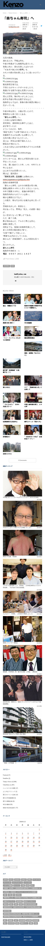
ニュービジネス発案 (9, 788)
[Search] (40, 5)
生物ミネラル (7, 454)
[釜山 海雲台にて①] (12, 295)
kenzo (11, 879)
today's (24, 879)
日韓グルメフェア (9, 901)
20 (28, 841)
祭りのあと (6, 387)
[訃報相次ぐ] (12, 426)
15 (39, 837)
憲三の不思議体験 (8, 798)
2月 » (9, 855)
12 (22, 837)
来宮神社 (6, 266)
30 (5, 850)
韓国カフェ (24, 923)
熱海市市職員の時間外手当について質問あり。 (33, 307)
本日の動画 (6, 804)
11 (17, 837)
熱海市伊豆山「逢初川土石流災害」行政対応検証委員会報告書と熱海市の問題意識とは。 (22, 907)
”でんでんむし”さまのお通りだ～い (11, 405)
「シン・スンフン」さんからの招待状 (12, 339)
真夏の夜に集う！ (9, 323)
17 (11, 841)
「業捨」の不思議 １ (10, 763)
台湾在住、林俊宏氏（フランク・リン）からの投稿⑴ (20, 892)
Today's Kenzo (7, 781)
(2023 (5, 879)
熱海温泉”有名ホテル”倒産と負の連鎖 (14, 734)
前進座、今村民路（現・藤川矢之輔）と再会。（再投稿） (20, 672)
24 (11, 845)
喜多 (5, 895)
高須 (35, 923)
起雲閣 (29, 920)
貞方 (16, 920)
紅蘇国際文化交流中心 (10, 421)
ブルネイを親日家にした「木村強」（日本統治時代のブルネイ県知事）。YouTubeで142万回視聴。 (22, 586)
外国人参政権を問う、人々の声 (33, 405)
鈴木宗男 (11, 923)
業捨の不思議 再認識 (10, 556)
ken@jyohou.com (20, 274)
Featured (5, 775)
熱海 (12, 266)
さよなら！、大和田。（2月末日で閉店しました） (18, 614)
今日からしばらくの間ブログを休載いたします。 (18, 527)
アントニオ (7, 882)
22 (39, 841)
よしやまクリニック (9, 791)
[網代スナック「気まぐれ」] (33, 411)
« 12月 (5, 855)
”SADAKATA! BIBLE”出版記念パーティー (33, 438)
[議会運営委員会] (33, 327)
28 (33, 845)
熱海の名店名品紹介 (9, 808)
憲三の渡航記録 (7, 801)
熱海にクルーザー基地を (10, 643)
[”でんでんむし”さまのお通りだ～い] (12, 394)
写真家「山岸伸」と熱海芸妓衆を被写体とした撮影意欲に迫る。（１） (22, 889)
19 (22, 841)
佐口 (32, 885)
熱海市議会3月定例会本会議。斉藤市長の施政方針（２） (21, 914)
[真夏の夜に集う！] (12, 312)
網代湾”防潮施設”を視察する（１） (11, 371)
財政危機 (22, 920)
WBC (29, 879)
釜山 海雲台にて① (9, 305)
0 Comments (22, 460)
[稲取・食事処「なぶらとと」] (33, 342)
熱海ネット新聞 (28, 940)
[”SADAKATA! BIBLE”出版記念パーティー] (33, 426)
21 (33, 841)
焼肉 (16, 904)
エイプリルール (17, 882)
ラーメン (16, 885)
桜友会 (6, 904)
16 (5, 841)
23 (5, 845)
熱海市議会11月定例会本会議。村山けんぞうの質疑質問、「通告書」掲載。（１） (21, 917)
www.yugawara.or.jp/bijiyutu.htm (16, 180)
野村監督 (36, 920)
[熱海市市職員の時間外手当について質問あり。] (33, 295)
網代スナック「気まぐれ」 (33, 421)
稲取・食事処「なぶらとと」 (32, 354)
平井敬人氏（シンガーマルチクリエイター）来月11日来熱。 (21, 497)
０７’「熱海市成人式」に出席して (33, 388)
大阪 (9, 895)
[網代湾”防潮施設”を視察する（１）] (12, 359)
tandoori (17, 879)
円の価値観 (28, 323)
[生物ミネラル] (12, 443)
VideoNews (6, 785)
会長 (27, 885)
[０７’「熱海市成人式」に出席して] (33, 376)
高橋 (31, 923)
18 (17, 841)
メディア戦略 (8, 885)
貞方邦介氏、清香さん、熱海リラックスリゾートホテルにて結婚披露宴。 (22, 703)
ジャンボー (27, 882)
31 (11, 850)
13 (28, 837)
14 (33, 837)
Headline (5, 778)
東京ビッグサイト (29, 901)
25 (17, 845)
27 (28, 845)
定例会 (19, 895)
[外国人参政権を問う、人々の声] (33, 394)
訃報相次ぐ (6, 436)
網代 (5, 920)
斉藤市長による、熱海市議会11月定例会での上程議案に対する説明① (22, 898)
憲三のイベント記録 (9, 794)
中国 (22, 885)
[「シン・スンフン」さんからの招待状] (12, 327)
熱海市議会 (7, 911)
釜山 (5, 923)
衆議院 (10, 920)
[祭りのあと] (12, 376)
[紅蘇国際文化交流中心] (12, 411)
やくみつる (36, 879)
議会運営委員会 (29, 338)
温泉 (11, 904)
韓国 (17, 923)
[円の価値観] (33, 312)
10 (11, 837)
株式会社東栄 (27, 937)
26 (22, 845)
